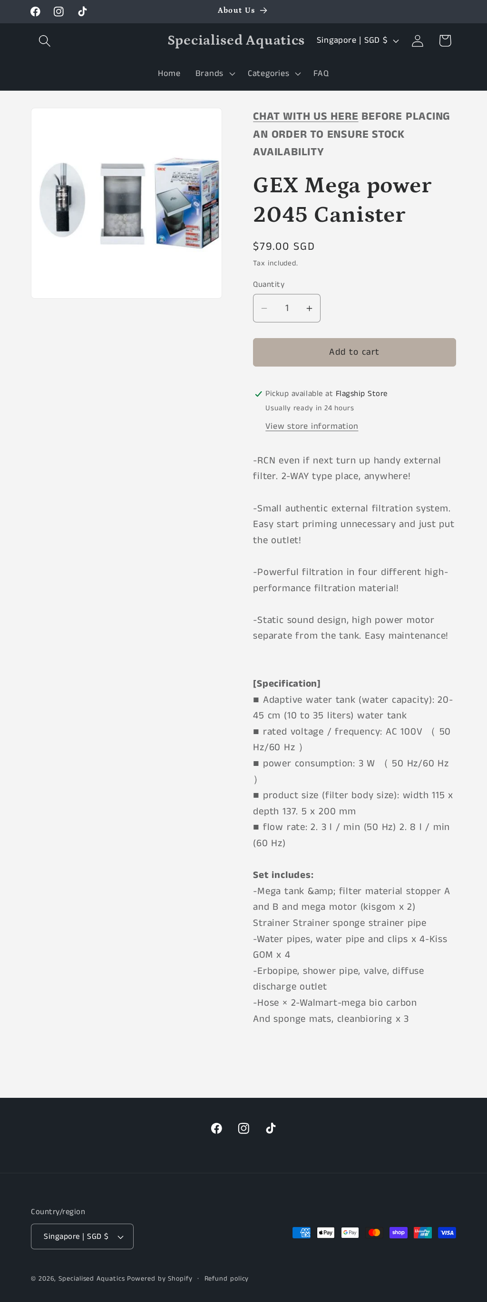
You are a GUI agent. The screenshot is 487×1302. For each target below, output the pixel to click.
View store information (311, 426)
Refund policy (227, 1278)
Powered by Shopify (159, 1278)
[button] (44, 40)
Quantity (268, 284)
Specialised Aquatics (91, 1278)
